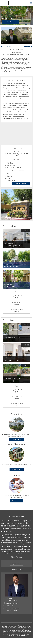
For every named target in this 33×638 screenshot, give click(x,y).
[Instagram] (27, 46)
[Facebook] (29, 46)
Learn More (15, 501)
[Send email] (25, 46)
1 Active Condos (10, 22)
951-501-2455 (6, 46)
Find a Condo (16, 469)
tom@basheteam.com (12, 603)
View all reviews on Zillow (16, 565)
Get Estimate (16, 440)
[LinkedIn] (31, 46)
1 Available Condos (20, 183)
